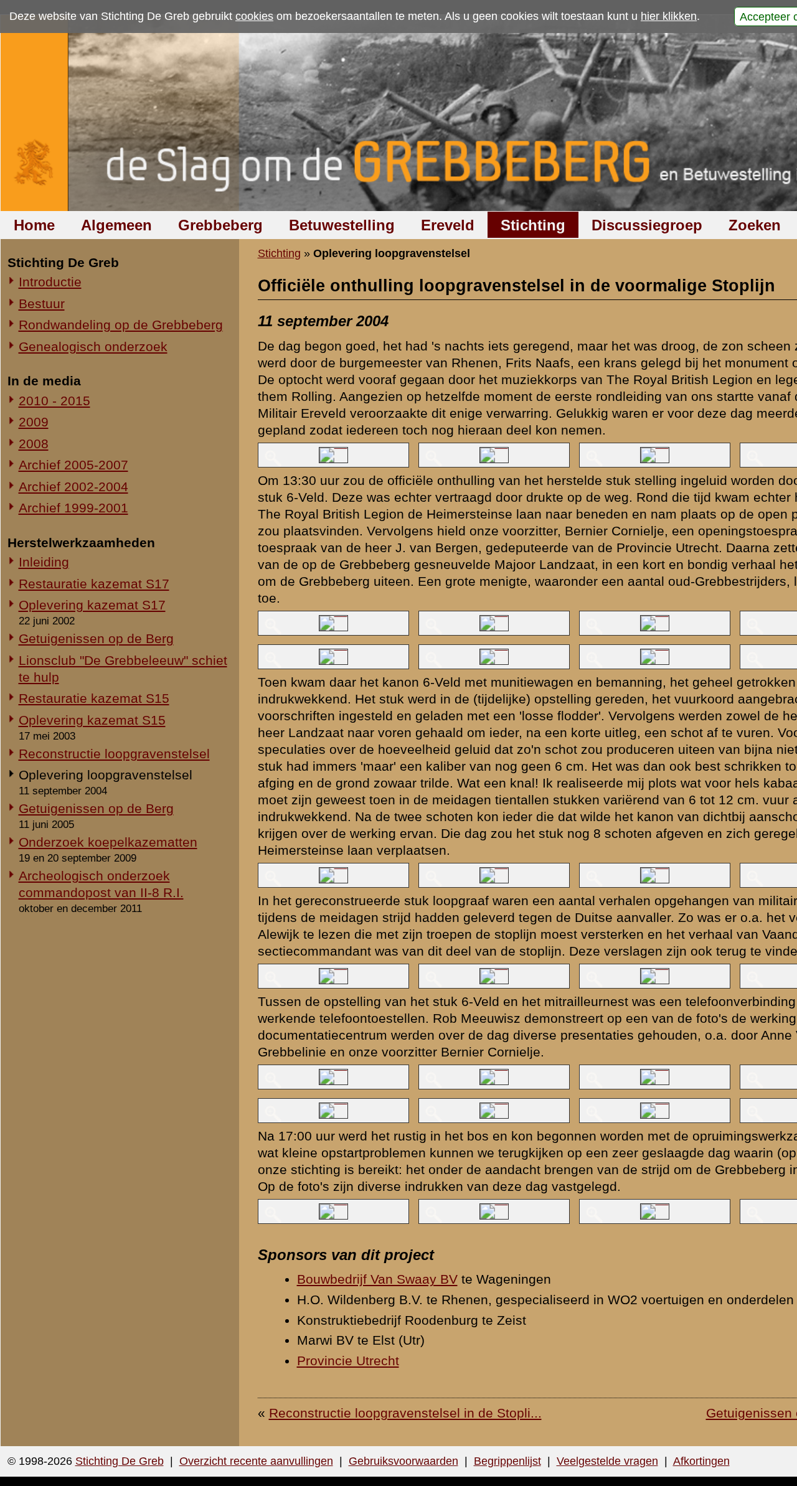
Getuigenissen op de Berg (96, 638)
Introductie (50, 282)
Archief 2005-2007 (73, 465)
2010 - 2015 (54, 400)
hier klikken (669, 16)
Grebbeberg (220, 225)
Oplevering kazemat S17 (92, 605)
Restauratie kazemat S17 (94, 583)
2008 (34, 443)
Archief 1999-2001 (73, 508)
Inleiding (44, 562)
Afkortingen (701, 1461)
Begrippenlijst (507, 1461)
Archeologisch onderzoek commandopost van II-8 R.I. (101, 884)
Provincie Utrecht (348, 1360)
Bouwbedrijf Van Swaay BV (377, 1279)
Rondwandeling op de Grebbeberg (121, 324)
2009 (34, 422)
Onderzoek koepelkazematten (108, 842)
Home (34, 225)
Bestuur (42, 303)
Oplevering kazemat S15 (92, 720)
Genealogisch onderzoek (93, 346)
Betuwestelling (342, 225)
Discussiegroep (647, 225)
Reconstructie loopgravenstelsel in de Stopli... (405, 1413)
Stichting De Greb (119, 1461)
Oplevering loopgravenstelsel (105, 775)
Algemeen (116, 225)
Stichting (533, 225)
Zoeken (755, 225)
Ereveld (447, 225)
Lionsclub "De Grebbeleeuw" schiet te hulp (123, 668)
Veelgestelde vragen (607, 1461)
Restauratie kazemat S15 (94, 698)
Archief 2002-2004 (73, 486)
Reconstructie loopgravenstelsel (114, 753)
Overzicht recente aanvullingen (256, 1461)
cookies (254, 16)
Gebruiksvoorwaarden (403, 1461)
